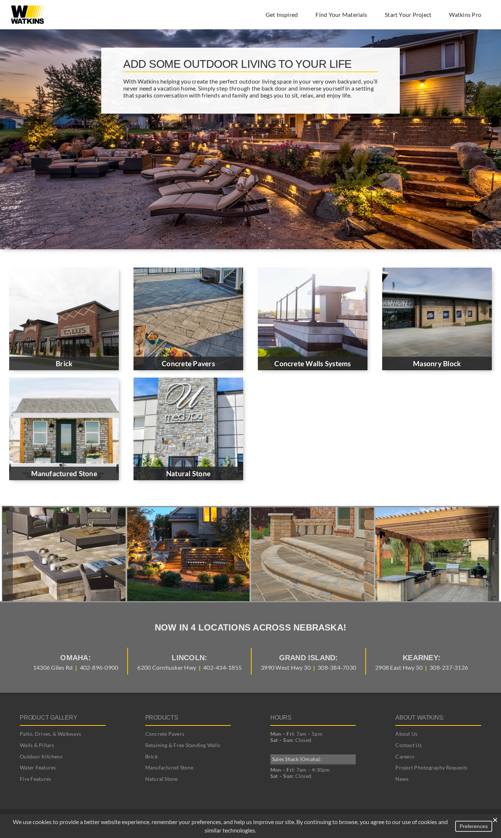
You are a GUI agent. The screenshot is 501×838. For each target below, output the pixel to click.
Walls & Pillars (37, 745)
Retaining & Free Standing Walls (182, 745)
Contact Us (408, 745)
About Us (406, 734)
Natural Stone (161, 779)
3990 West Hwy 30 (286, 667)
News (402, 779)
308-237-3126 (448, 667)
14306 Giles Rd (53, 667)
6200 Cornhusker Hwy (166, 667)
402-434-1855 (222, 667)
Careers (404, 756)
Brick (151, 756)
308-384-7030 (337, 667)
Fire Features (35, 779)
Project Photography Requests (431, 767)
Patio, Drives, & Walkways (50, 734)
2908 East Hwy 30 (399, 667)
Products (161, 717)
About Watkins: (419, 717)
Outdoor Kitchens (41, 756)
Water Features (38, 767)
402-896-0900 (99, 667)
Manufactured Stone (169, 767)
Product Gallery (48, 717)
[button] (7, 553)
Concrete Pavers (164, 734)
